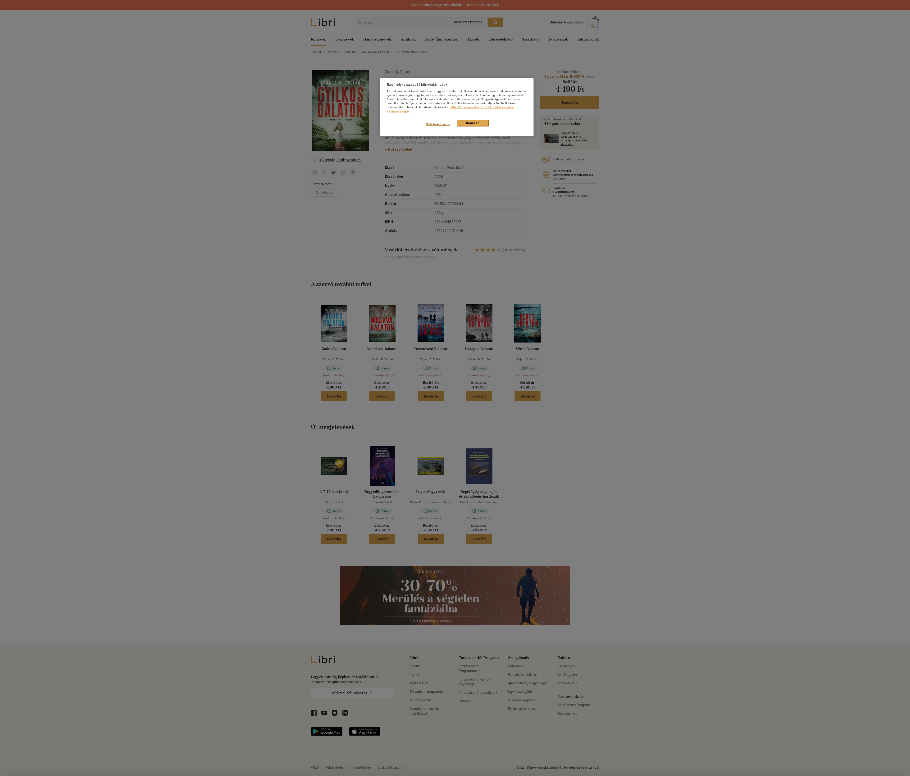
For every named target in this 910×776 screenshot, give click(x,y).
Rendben (472, 123)
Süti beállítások (438, 124)
